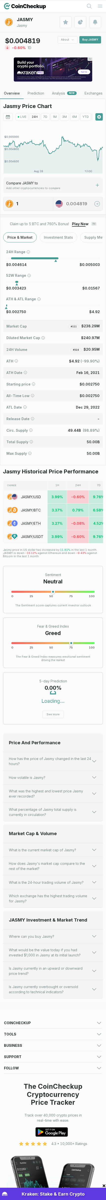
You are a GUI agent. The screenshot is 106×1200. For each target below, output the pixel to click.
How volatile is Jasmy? (27, 777)
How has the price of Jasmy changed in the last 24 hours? (50, 761)
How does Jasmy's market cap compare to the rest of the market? (47, 866)
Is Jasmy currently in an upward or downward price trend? (46, 971)
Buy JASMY (90, 39)
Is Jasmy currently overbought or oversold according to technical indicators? (43, 989)
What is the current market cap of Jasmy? (42, 850)
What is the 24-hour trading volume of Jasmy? (46, 882)
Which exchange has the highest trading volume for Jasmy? (48, 898)
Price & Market (20, 237)
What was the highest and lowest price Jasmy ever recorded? (46, 793)
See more (53, 714)
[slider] (53, 592)
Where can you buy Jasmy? (31, 936)
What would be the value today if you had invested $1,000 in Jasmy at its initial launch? (45, 952)
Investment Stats (58, 237)
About (65, 39)
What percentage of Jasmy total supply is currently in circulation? (42, 812)
